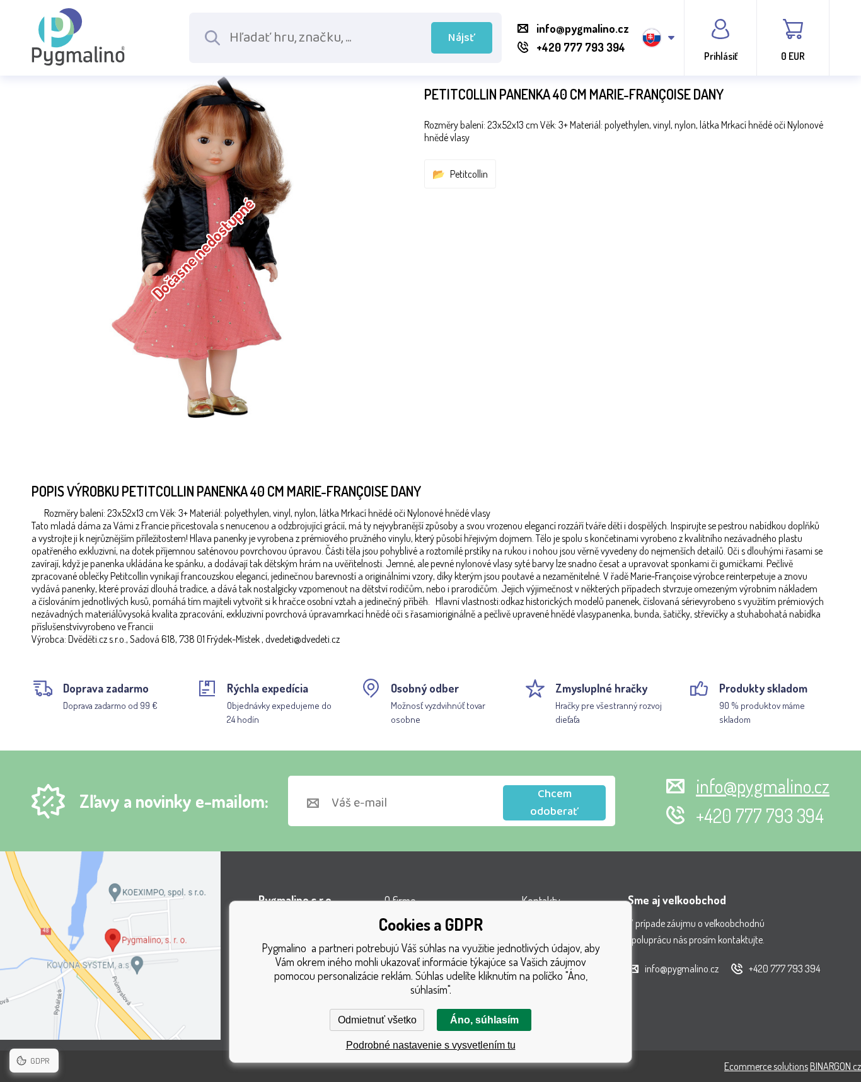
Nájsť (461, 38)
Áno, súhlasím (484, 1020)
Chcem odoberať (554, 802)
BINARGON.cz (835, 1066)
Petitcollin (469, 174)
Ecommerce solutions (766, 1066)
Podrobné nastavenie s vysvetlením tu (431, 1045)
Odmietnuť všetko (377, 1020)
